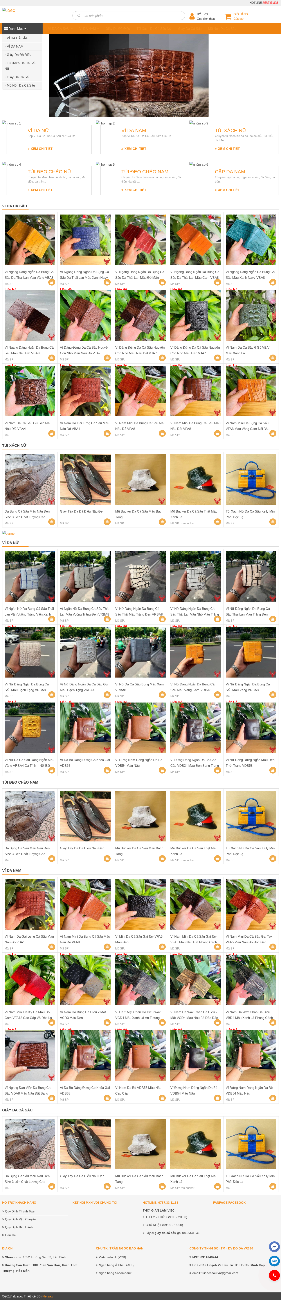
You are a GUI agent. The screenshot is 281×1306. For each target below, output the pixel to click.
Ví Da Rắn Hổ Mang (61, 88)
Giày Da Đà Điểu (19, 55)
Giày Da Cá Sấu (18, 77)
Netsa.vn (48, 1296)
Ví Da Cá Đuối (57, 55)
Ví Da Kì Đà (55, 63)
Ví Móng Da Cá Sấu (61, 102)
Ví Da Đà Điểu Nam (61, 80)
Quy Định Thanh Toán (20, 1211)
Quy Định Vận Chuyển (20, 1219)
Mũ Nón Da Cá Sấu (21, 85)
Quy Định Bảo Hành (19, 1227)
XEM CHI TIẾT (41, 148)
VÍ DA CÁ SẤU (17, 38)
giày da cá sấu (165, 1232)
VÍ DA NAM (15, 46)
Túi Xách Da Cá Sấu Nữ (154, 28)
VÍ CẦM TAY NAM (60, 71)
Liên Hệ (10, 1235)
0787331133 (271, 2)
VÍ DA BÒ (54, 46)
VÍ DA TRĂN (56, 96)
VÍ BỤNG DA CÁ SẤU (63, 38)
